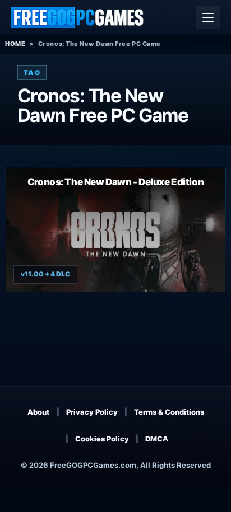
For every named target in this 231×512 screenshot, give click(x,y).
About (38, 411)
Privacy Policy (92, 411)
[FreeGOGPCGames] (78, 17)
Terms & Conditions (169, 411)
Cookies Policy (102, 438)
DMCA (156, 438)
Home (15, 44)
